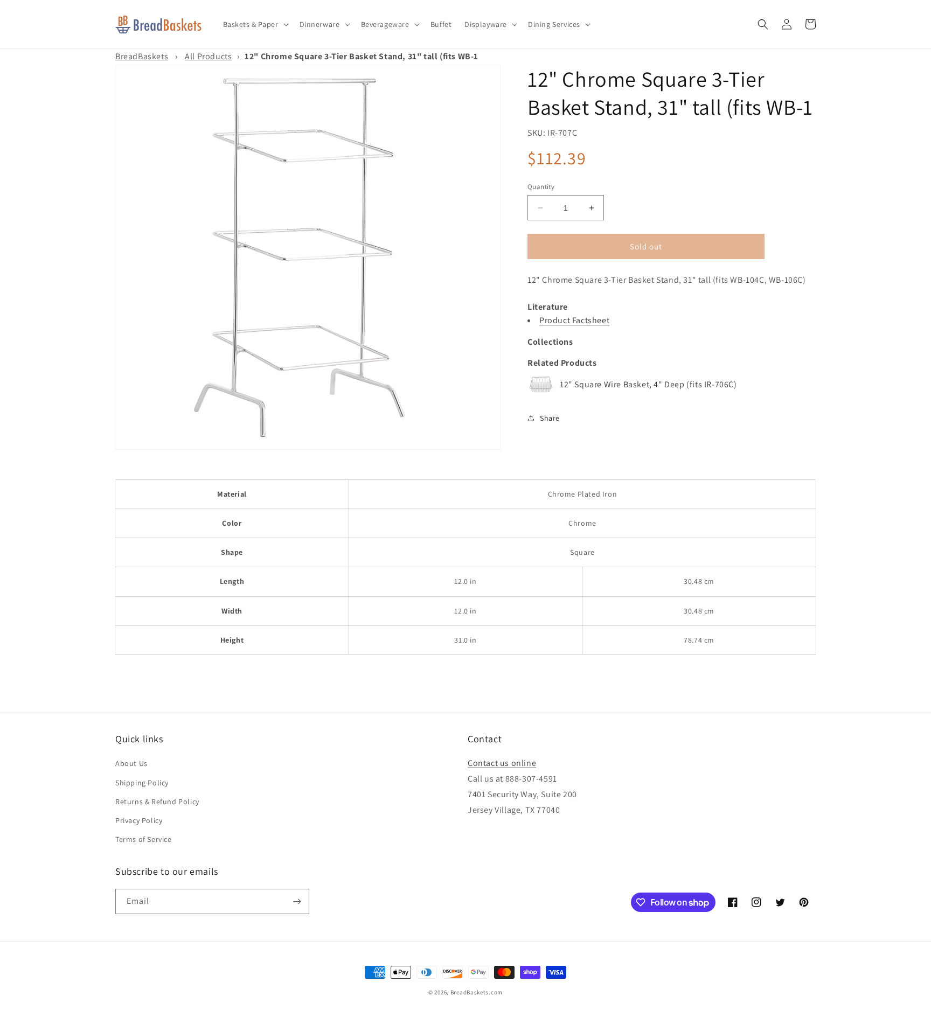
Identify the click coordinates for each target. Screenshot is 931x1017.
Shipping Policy (142, 783)
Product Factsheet (574, 320)
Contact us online (502, 763)
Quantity (540, 186)
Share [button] (550, 418)
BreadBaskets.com (476, 992)
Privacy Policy (138, 820)
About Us (131, 763)
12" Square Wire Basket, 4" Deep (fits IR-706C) (648, 384)
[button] (255, 24)
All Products (208, 56)
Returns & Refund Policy (157, 801)
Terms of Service (143, 839)
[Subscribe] (297, 901)
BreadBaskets (141, 56)
